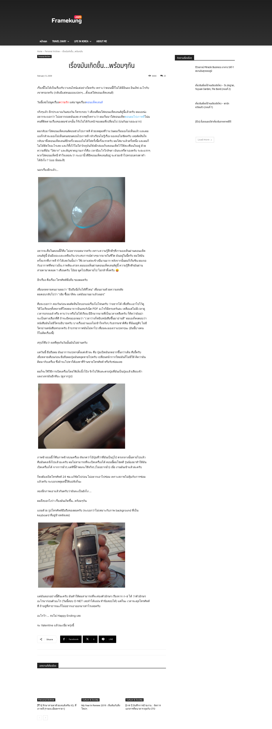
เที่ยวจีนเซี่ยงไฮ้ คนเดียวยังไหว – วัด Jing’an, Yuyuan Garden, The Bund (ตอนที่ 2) (214, 87)
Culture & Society (90, 699)
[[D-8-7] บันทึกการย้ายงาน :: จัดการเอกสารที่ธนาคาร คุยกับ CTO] (145, 687)
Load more (203, 139)
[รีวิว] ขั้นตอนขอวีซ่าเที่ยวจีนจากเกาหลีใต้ (213, 121)
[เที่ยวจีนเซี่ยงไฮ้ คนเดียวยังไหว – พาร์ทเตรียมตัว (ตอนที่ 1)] (184, 108)
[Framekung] (66, 20)
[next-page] (45, 717)
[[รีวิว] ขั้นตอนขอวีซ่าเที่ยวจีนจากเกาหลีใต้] (184, 126)
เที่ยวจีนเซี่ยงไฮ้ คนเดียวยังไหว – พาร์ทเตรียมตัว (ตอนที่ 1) (212, 105)
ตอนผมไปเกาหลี (135, 116)
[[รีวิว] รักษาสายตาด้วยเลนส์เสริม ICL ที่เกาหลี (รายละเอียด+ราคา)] (57, 687)
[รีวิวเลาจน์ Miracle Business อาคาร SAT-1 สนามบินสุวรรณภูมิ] (184, 71)
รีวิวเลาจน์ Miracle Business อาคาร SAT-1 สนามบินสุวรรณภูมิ (214, 69)
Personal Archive (52, 51)
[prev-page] (39, 717)
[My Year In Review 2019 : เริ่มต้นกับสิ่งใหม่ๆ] (101, 687)
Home (39, 51)
